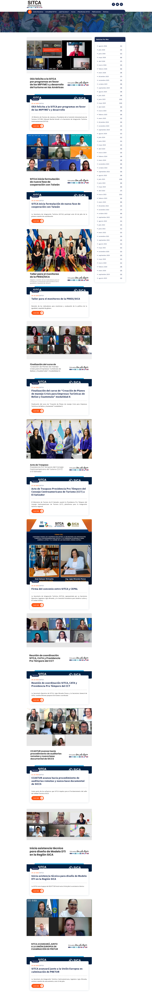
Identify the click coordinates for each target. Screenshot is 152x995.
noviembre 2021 (104, 236)
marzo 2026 (102, 65)
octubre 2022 (103, 213)
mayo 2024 (102, 145)
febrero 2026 (103, 69)
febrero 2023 (103, 198)
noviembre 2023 (104, 164)
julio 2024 (102, 137)
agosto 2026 (103, 46)
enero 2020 (102, 270)
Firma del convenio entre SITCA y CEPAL (54, 588)
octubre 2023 (103, 168)
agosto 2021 (103, 244)
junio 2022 (102, 229)
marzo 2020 (102, 263)
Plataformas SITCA (84, 12)
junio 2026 (102, 54)
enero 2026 (102, 73)
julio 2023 (102, 179)
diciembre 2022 (104, 206)
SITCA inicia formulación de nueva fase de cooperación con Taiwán (56, 205)
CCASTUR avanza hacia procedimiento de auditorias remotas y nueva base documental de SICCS (58, 781)
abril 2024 (102, 149)
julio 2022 (102, 225)
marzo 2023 (102, 194)
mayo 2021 (102, 248)
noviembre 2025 (104, 80)
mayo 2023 (102, 187)
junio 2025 (102, 99)
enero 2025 (102, 118)
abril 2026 (102, 61)
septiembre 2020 (104, 255)
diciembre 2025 (104, 76)
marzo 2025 (102, 111)
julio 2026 (102, 50)
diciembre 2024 (104, 122)
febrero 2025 (103, 114)
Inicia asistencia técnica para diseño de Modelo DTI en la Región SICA (59, 877)
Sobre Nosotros (38, 12)
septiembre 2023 (104, 172)
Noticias (105, 12)
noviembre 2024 (104, 126)
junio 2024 (102, 141)
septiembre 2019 (104, 274)
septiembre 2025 (104, 88)
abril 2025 (102, 107)
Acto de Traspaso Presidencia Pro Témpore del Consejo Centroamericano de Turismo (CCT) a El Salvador (58, 491)
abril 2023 (102, 191)
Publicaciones (96, 12)
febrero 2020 (103, 267)
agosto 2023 (103, 175)
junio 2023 (102, 183)
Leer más (36, 126)
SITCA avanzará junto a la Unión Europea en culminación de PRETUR (57, 970)
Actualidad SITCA (51, 12)
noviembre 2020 (104, 251)
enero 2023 (102, 202)
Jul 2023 (35, 103)
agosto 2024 (103, 133)
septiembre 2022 (104, 217)
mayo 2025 (102, 103)
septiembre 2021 (104, 240)
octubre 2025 (103, 84)
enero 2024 (102, 160)
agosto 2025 (103, 92)
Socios (73, 12)
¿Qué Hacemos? (64, 12)
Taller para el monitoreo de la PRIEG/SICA (55, 298)
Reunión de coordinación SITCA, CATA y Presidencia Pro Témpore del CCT (54, 684)
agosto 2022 (103, 221)
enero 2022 (102, 232)
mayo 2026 (102, 57)
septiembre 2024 (104, 130)
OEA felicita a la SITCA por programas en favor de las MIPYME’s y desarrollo (58, 108)
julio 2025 (102, 95)
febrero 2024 (103, 156)
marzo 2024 (102, 152)
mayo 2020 (102, 259)
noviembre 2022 (104, 210)
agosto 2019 (103, 278)
